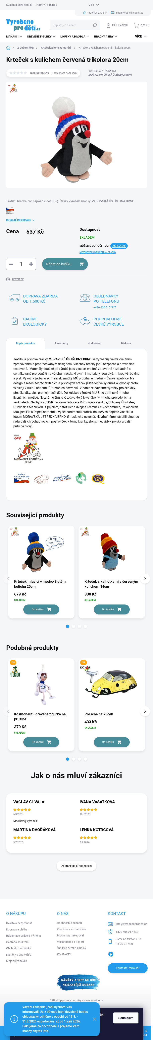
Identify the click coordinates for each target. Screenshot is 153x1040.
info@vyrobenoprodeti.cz (131, 923)
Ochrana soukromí (17, 942)
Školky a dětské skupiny (71, 948)
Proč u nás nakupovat (70, 935)
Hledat (94, 25)
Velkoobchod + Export (70, 941)
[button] (68, 626)
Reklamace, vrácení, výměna (23, 935)
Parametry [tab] (61, 343)
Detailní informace (18, 220)
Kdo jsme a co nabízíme (71, 929)
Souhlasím (125, 1018)
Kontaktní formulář (127, 968)
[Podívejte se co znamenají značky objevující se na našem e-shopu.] (59, 477)
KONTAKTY (64, 954)
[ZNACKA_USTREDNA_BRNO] (41, 552)
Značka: (110, 74)
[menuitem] (14, 36)
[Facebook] (111, 953)
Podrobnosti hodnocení (64, 73)
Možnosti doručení (97, 252)
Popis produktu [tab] (25, 343)
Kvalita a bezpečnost (19, 4)
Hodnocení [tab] (94, 343)
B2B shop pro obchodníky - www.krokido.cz (76, 1000)
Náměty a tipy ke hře (18, 954)
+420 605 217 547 (104, 307)
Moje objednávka (16, 961)
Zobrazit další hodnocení (76, 865)
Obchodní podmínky (18, 948)
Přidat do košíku (58, 264)
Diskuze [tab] (126, 343)
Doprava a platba (46, 4)
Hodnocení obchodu (69, 922)
